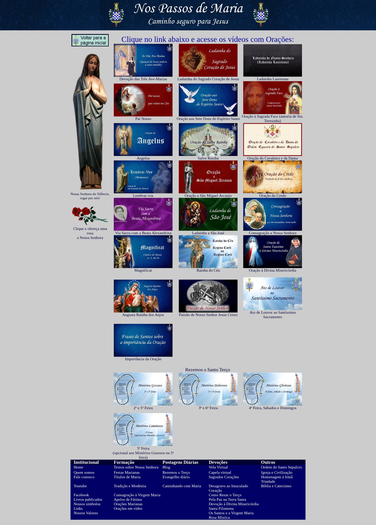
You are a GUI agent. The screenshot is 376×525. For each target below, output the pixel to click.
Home (78, 467)
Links (78, 508)
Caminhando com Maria (182, 486)
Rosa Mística (219, 517)
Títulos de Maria (127, 477)
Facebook (81, 495)
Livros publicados (88, 499)
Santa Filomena (221, 508)
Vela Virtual (218, 467)
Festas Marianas (127, 472)
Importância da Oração (143, 359)
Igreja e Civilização (276, 472)
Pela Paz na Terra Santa (227, 499)
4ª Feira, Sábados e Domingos (272, 408)
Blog (166, 467)
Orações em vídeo (128, 508)
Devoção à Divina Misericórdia (234, 504)
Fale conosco (84, 477)
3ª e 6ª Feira (208, 408)
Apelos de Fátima (128, 499)
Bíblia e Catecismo (276, 486)
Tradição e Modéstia (130, 486)
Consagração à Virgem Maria (137, 495)
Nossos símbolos (87, 504)
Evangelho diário (176, 477)
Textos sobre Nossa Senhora (136, 467)
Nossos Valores (86, 513)
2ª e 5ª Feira (143, 408)
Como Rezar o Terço (225, 495)
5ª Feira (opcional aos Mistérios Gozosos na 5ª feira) (143, 452)
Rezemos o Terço (176, 472)
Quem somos (84, 472)
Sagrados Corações (224, 477)
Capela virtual (220, 472)
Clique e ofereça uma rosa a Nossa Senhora (90, 233)
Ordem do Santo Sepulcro (281, 467)
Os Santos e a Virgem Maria (231, 513)
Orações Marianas (128, 504)
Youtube (80, 486)
